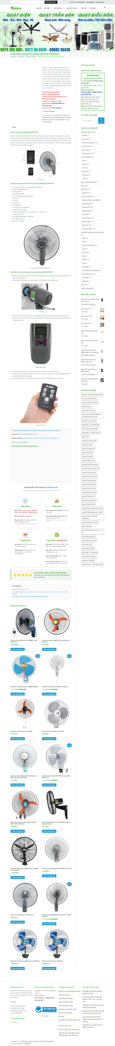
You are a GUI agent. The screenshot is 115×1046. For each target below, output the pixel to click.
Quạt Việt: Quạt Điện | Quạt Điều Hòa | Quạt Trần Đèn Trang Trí (37, 430)
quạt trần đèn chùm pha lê (90, 464)
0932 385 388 (23, 512)
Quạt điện (47, 8)
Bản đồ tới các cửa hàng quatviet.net (69, 991)
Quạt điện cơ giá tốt (88, 548)
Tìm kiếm (101, 120)
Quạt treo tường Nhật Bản (56, 119)
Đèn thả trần (86, 146)
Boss (83, 241)
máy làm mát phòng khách (90, 402)
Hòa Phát (85, 252)
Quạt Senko (85, 432)
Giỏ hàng (61, 1016)
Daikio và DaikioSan (88, 245)
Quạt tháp (85, 214)
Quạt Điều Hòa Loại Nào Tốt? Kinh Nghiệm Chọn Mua (93, 1026)
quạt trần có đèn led (88, 448)
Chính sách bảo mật (64, 995)
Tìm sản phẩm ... (51, 2)
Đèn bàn (84, 135)
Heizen (84, 164)
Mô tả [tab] (14, 127)
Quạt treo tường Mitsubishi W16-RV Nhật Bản (35, 596)
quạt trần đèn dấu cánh (89, 492)
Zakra (19, 1043)
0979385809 (81, 2)
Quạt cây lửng (86, 203)
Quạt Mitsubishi (46, 117)
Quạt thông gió (86, 218)
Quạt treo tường (30, 56)
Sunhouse (85, 175)
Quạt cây (83, 186)
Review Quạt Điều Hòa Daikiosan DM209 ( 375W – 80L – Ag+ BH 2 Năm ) (92, 999)
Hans (83, 160)
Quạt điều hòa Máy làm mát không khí (92, 232)
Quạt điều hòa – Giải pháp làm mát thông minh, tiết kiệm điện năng (69, 1034)
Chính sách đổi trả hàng (66, 998)
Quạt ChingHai (86, 406)
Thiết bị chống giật (86, 288)
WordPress (27, 1043)
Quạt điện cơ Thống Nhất (89, 552)
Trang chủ (13, 56)
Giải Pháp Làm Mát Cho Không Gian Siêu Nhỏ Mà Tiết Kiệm (93, 1006)
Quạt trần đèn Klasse (88, 504)
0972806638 (90, 2)
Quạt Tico (85, 436)
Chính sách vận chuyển (65, 1013)
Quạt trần (85, 225)
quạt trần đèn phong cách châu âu (92, 508)
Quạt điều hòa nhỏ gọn (89, 540)
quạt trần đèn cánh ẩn (88, 484)
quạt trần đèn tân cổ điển (89, 522)
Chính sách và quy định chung (67, 1009)
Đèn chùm (85, 139)
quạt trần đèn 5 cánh (88, 460)
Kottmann (85, 171)
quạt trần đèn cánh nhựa (89, 476)
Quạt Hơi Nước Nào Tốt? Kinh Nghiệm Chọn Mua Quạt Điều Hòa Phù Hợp (93, 1019)
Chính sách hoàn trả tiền (66, 1002)
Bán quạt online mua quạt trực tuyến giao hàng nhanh (38, 1041)
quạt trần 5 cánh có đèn (89, 440)
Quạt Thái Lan (96, 432)
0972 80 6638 (26, 510)
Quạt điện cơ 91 (87, 544)
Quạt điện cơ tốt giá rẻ (89, 556)
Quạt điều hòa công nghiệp (90, 270)
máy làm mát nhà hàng (89, 398)
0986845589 (28, 438)
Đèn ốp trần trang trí (88, 143)
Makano (84, 259)
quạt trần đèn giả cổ (88, 496)
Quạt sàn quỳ (86, 211)
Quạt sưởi (84, 284)
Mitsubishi (48, 122)
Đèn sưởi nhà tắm (86, 157)
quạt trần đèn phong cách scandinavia (90, 517)
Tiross (84, 178)
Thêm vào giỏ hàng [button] (17, 649)
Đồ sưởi (84, 8)
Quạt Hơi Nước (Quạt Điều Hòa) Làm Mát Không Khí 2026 (91, 415)
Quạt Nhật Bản (56, 117)
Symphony (85, 281)
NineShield (85, 267)
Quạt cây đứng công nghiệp (90, 200)
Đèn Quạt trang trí (86, 132)
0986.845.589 (97, 92)
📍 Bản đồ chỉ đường (48, 111)
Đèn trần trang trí (98, 564)
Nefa (83, 263)
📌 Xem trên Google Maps (19, 442)
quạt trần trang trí (87, 456)
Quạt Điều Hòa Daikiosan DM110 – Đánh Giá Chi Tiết (93, 992)
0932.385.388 (47, 105)
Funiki (84, 249)
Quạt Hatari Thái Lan (88, 410)
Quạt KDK (85, 424)
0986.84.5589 (56, 103)
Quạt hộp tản (86, 207)
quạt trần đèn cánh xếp (89, 480)
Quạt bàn (85, 193)
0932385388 (100, 2)
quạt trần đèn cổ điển (88, 488)
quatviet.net (52, 487)
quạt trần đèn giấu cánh (89, 500)
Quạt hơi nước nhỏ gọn (89, 420)
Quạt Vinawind (86, 526)
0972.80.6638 (56, 108)
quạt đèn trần (86, 564)
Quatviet (39, 8)
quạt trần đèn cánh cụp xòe (90, 468)
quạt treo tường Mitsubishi (51, 592)
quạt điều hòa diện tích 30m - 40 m (92, 531)
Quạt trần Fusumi (87, 452)
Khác (83, 256)
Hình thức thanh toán (65, 1026)
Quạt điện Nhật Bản (88, 560)
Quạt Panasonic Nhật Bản (89, 428)
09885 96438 (33, 512)
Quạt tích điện (86, 221)
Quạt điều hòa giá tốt (88, 536)
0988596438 (55, 438)
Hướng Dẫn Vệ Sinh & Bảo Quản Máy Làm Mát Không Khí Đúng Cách (93, 1012)
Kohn (83, 168)
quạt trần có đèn (87, 444)
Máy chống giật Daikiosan (88, 182)
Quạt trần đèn (86, 153)
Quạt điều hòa (58, 8)
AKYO (84, 238)
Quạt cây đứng (86, 196)
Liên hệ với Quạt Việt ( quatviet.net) (69, 1029)
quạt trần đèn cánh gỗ (88, 472)
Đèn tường (85, 150)
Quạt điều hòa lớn (87, 274)
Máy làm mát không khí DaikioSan (92, 394)
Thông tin (93, 8)
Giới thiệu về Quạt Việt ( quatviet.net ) (69, 1021)
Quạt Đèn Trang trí (71, 8)
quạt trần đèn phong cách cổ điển (92, 512)
